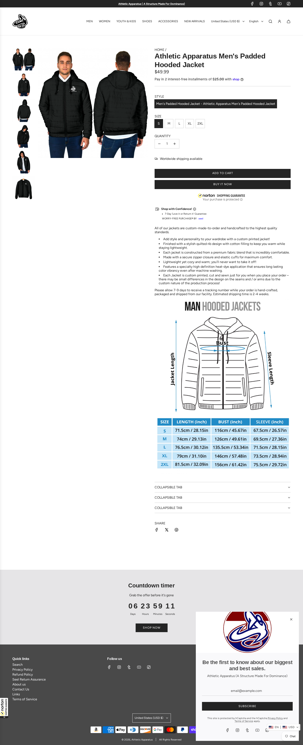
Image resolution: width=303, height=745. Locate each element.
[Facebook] (252, 4)
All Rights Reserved (170, 739)
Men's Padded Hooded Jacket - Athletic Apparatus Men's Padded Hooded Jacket (215, 104)
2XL (200, 123)
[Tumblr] (270, 4)
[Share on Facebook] (156, 530)
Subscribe (247, 706)
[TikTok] (288, 4)
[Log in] (279, 21)
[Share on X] (166, 530)
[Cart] (288, 21)
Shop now (151, 627)
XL (189, 123)
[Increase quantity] (174, 143)
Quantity (163, 136)
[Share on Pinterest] (176, 530)
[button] (4, 708)
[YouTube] (279, 4)
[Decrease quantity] (159, 143)
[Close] (291, 619)
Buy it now (222, 184)
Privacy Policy (275, 718)
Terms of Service (244, 721)
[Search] (270, 21)
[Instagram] (261, 4)
